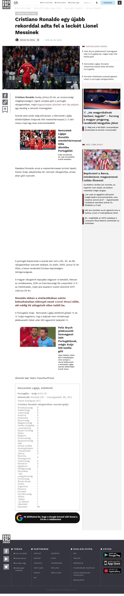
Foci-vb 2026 (47, 3)
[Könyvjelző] (5, 109)
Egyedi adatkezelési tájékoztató (81, 574)
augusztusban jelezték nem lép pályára (58, 104)
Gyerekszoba (56, 563)
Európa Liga (74, 3)
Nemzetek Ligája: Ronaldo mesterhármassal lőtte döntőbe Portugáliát (66, 140)
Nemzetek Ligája (24, 8)
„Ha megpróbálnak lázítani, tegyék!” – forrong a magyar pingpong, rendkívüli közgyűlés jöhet (101, 118)
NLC (35, 577)
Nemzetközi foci (26, 13)
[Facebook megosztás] (5, 95)
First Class (38, 568)
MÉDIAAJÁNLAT (79, 580)
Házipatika (55, 553)
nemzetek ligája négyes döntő (48, 8)
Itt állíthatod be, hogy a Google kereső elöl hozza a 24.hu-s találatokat (50, 518)
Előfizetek (108, 2)
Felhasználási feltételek (84, 568)
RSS (74, 553)
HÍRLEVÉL (77, 558)
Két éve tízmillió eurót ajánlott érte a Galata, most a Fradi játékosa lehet (102, 211)
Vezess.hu (38, 563)
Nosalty (37, 573)
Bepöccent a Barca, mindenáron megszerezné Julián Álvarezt (101, 177)
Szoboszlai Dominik (19, 569)
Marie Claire (56, 573)
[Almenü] (16, 2)
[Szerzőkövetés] (38, 40)
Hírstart (37, 558)
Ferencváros (61, 3)
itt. (67, 320)
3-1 (66, 119)
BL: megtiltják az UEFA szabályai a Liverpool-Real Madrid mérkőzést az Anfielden (102, 220)
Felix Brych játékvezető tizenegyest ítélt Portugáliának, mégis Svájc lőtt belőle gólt (66, 339)
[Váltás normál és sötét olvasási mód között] (97, 2)
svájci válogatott (95, 8)
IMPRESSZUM (78, 563)
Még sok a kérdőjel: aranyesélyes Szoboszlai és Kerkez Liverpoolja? (101, 128)
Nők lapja (55, 568)
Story (53, 558)
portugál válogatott (74, 8)
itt (73, 313)
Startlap (37, 553)
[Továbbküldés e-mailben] (5, 102)
